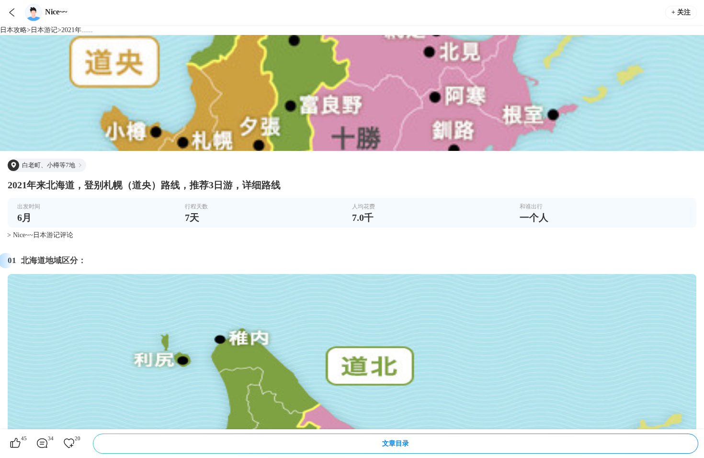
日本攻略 (13, 30)
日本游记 (44, 30)
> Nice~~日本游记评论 (40, 235)
